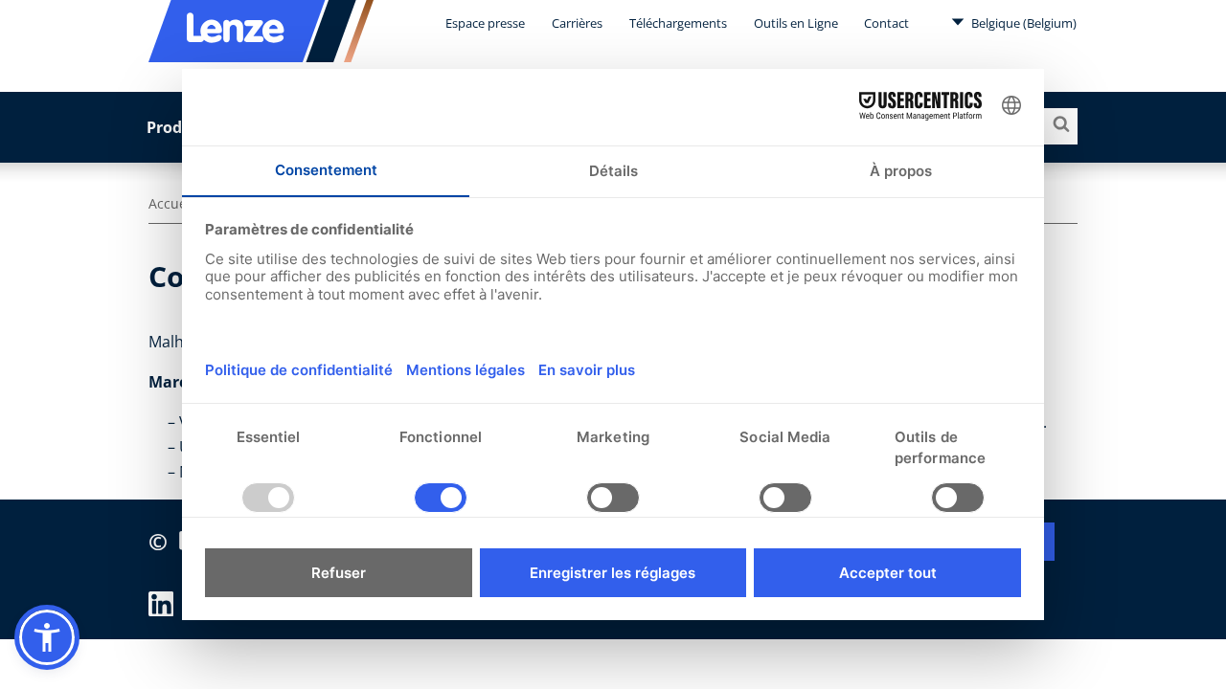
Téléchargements (678, 23)
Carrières (577, 23)
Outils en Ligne (796, 23)
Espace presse (485, 23)
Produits (179, 127)
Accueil (171, 203)
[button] (47, 637)
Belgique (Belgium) (1022, 23)
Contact (886, 23)
